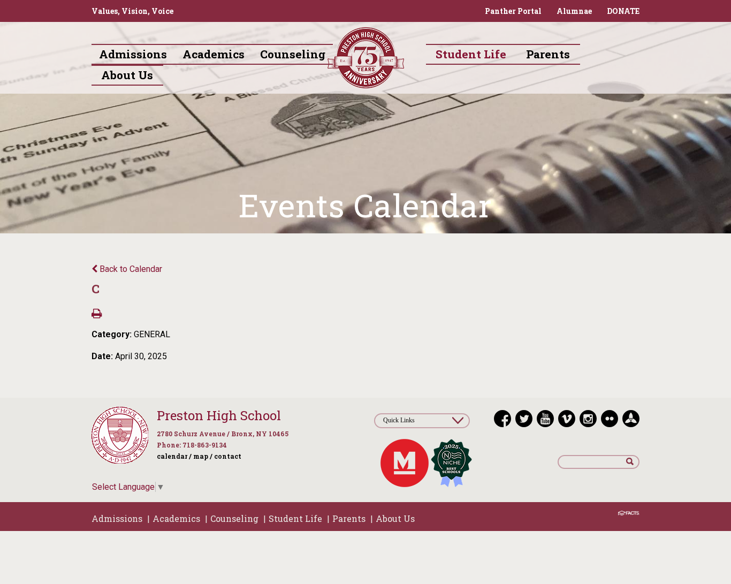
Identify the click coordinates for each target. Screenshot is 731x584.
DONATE (623, 11)
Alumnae (574, 11)
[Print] (97, 314)
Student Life (295, 518)
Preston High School (219, 415)
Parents (349, 518)
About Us (395, 518)
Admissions (117, 518)
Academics (176, 518)
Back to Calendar (129, 269)
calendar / (174, 456)
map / (202, 456)
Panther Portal (513, 11)
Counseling (234, 518)
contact (227, 456)
